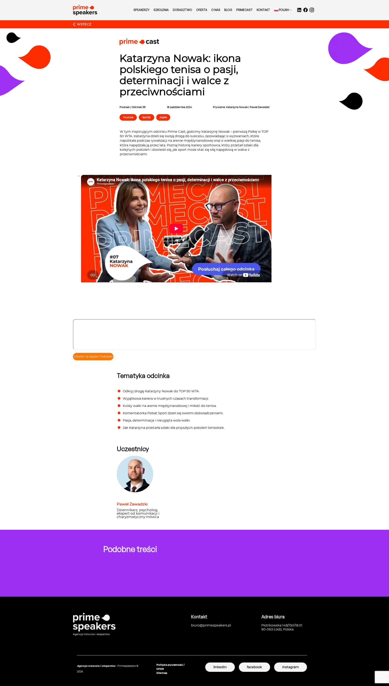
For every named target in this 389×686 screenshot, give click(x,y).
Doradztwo (182, 10)
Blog (228, 10)
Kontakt (263, 10)
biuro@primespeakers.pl (211, 625)
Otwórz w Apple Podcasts (93, 356)
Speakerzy (142, 10)
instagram (290, 667)
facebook (254, 667)
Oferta (201, 10)
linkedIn (220, 667)
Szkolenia (161, 10)
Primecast (244, 10)
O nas (215, 10)
